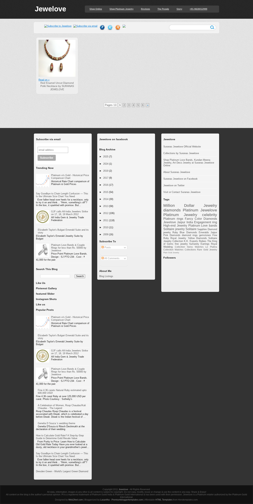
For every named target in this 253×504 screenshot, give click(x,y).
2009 (105, 234)
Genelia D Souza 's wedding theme (56, 423)
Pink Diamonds (171, 235)
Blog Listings (106, 276)
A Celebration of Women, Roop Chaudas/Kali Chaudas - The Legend (62, 406)
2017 (105, 177)
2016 (105, 184)
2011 (105, 220)
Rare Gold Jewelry (207, 249)
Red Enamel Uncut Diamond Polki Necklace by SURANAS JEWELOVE (57, 86)
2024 (105, 163)
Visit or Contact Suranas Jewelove (181, 192)
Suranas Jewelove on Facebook (180, 178)
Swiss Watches (195, 247)
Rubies (202, 241)
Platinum (190, 210)
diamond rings (190, 235)
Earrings (205, 243)
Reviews (145, 9)
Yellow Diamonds (197, 238)
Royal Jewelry (178, 238)
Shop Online (95, 9)
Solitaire (191, 229)
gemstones (205, 235)
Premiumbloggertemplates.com (127, 499)
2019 (105, 170)
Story (179, 9)
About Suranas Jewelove (176, 172)
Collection (180, 247)
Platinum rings (173, 218)
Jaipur (214, 232)
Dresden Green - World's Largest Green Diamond (62, 471)
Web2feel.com (75, 499)
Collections (190, 249)
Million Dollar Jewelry (190, 205)
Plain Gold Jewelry (171, 253)
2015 (105, 192)
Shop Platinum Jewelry (121, 9)
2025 (105, 156)
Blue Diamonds (188, 232)
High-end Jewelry (175, 225)
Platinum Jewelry (180, 215)
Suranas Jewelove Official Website (182, 146)
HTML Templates (163, 499)
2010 (105, 227)
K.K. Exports (191, 241)
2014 (105, 199)
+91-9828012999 (198, 9)
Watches (179, 249)
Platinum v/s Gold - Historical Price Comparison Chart (70, 176)
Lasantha (105, 499)
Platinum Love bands (202, 225)
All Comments (111, 258)
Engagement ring (205, 222)
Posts (107, 247)
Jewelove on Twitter (173, 185)
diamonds (172, 210)
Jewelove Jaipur (174, 222)
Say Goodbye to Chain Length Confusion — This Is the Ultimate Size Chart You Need (62, 195)
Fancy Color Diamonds (201, 218)
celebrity (209, 215)
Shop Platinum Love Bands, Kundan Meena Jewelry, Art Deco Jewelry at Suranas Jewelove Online (188, 163)
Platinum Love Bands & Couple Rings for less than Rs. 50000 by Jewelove (68, 248)
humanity (194, 243)
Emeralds (204, 232)
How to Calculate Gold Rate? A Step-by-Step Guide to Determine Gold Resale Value (60, 437)
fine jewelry (181, 243)
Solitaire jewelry (174, 229)
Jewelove (50, 9)
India (190, 222)
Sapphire (202, 229)
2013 (105, 206)
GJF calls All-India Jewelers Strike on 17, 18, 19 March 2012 (69, 213)
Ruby (175, 232)
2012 (105, 213)
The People (163, 9)
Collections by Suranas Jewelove (181, 153)
